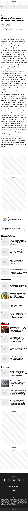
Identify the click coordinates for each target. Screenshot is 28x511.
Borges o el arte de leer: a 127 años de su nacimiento (18, 349)
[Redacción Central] (3, 25)
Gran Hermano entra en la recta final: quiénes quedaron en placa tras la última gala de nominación (18, 242)
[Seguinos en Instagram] (19, 480)
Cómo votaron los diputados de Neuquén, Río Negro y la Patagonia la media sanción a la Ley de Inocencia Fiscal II (18, 392)
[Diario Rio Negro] (14, 497)
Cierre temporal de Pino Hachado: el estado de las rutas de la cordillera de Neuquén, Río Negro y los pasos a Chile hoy (17, 383)
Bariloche (22, 7)
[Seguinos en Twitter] (9, 480)
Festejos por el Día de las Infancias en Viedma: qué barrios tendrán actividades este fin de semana (18, 339)
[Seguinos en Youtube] (14, 480)
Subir (14, 509)
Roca (18, 7)
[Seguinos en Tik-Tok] (23, 480)
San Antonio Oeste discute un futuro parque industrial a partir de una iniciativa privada (18, 359)
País (2, 15)
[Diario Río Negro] (3, 10)
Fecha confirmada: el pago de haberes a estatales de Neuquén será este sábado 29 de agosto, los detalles (18, 271)
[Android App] (14, 490)
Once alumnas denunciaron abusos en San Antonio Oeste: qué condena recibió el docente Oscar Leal (18, 329)
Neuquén (13, 7)
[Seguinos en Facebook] (4, 480)
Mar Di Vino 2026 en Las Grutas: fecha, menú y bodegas (16, 262)
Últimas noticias (5, 7)
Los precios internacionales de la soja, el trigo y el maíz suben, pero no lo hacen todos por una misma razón (18, 252)
